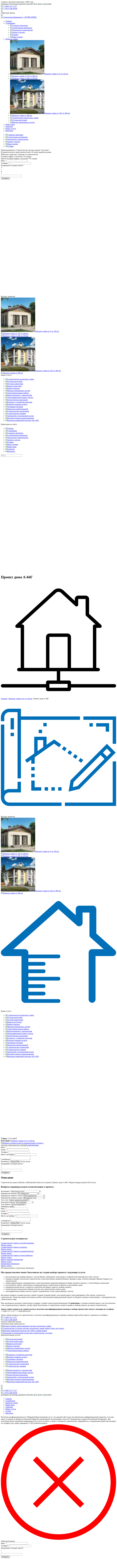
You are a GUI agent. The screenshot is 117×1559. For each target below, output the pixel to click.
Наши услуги (10, 129)
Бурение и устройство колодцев (19, 402)
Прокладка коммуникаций (17, 409)
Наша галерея (17, 37)
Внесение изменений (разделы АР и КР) (23, 420)
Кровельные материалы (10, 1264)
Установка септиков (15, 407)
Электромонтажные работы (18, 393)
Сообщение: (5, 1159)
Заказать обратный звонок (11, 1322)
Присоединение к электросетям (19, 395)
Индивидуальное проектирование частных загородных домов (27, 1326)
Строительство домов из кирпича (14, 1247)
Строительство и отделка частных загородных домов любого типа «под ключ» (33, 1328)
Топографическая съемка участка (20, 397)
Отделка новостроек (15, 384)
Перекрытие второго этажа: (12, 1198)
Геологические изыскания (17, 400)
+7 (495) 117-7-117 (10, 6)
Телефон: (5, 163)
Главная (8, 21)
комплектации (33, 1145)
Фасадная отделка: (8, 1202)
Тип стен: (4, 1200)
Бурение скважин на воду (17, 404)
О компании (10, 23)
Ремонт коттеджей (14, 386)
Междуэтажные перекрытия (12, 1260)
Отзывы (15, 35)
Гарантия (9, 126)
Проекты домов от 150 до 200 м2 (24, 76)
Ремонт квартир (13, 388)
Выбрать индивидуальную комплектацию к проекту (23, 1143)
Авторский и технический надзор (20, 416)
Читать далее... (6, 1245)
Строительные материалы (22, 28)
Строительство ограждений (18, 411)
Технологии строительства (22, 30)
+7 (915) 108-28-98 (10, 9)
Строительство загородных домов (25, 118)
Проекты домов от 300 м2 (22, 115)
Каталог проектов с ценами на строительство (20, 154)
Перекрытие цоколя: (9, 1193)
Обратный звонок (8, 13)
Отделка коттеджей (19, 120)
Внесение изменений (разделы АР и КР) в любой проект (25, 1331)
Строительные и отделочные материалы (18, 1268)
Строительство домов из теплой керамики (17, 1243)
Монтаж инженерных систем (23, 122)
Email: (4, 1150)
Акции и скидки (18, 32)
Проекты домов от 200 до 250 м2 (24, 78)
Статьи (8, 1411)
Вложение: (5, 1161)
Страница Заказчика (20, 25)
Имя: (3, 161)
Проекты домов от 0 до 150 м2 (56, 74)
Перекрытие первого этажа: (12, 1196)
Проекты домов (11, 39)
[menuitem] (60, 21)
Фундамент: (5, 1191)
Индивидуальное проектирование (20, 418)
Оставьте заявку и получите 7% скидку (16, 156)
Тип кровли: (6, 1204)
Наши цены (10, 124)
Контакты (9, 131)
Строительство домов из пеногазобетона (17, 1255)
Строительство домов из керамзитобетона (17, 1251)
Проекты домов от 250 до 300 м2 (57, 113)
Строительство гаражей (16, 414)
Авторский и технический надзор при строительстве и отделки (27, 1333)
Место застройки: (8, 1154)
